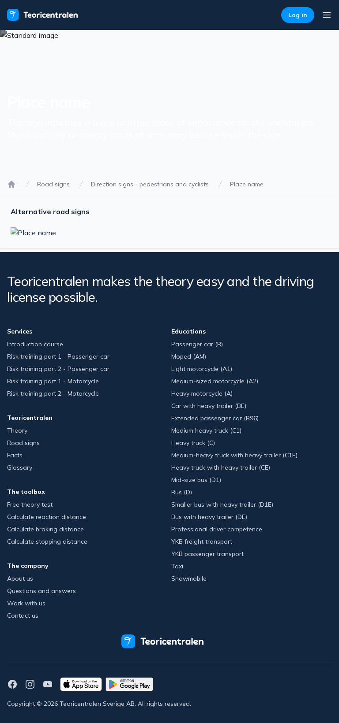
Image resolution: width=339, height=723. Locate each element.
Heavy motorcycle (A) (202, 393)
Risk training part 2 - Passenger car (58, 369)
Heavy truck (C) (193, 443)
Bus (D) (181, 492)
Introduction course (35, 344)
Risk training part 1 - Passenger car (58, 356)
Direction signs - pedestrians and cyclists (150, 184)
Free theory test (30, 504)
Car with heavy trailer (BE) (208, 406)
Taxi (177, 566)
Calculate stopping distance (47, 541)
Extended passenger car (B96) (215, 418)
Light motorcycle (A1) (201, 369)
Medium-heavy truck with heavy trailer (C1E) (234, 455)
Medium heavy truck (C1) (206, 430)
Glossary (19, 467)
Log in (297, 15)
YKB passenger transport (207, 554)
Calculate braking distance (45, 529)
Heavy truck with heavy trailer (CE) (220, 467)
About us (20, 578)
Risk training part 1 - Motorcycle (53, 381)
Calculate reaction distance (46, 517)
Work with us (26, 603)
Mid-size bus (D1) (196, 480)
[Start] (11, 184)
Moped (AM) (188, 356)
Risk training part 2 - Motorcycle (53, 393)
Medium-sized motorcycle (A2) (214, 381)
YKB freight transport (201, 541)
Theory (17, 430)
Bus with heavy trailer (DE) (209, 517)
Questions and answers (41, 591)
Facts (15, 455)
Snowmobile (189, 578)
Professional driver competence (216, 529)
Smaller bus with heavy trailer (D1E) (222, 504)
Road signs (53, 184)
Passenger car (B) (197, 344)
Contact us (22, 615)
